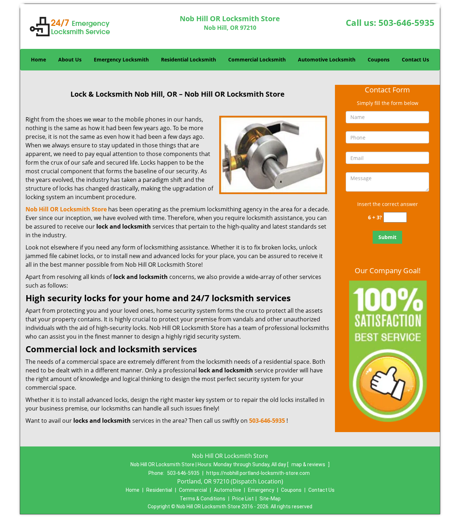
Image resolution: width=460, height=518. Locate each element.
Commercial (193, 490)
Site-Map (270, 498)
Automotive (227, 490)
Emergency (261, 490)
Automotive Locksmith (326, 59)
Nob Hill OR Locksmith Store (66, 209)
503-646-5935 (406, 22)
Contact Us (415, 59)
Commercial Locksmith (257, 59)
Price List (243, 498)
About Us (70, 59)
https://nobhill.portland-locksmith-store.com (258, 473)
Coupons (379, 59)
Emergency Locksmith (121, 59)
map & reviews (308, 464)
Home (38, 59)
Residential (159, 490)
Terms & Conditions (202, 498)
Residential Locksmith (188, 59)
